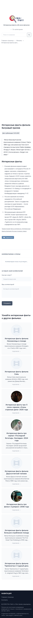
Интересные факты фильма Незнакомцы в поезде (16, 339)
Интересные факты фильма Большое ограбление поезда (16, 531)
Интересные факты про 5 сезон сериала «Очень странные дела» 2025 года (16, 407)
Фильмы (19, 40)
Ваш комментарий (8, 284)
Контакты (4, 600)
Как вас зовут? (7, 275)
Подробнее (15, 351)
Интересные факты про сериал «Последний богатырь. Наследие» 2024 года (16, 437)
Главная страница (7, 40)
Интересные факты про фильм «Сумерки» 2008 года (16, 505)
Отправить (7, 303)
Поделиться (9, 237)
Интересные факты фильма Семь (16, 373)
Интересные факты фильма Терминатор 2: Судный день (17, 564)
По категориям (17, 29)
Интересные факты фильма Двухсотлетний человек (16, 472)
